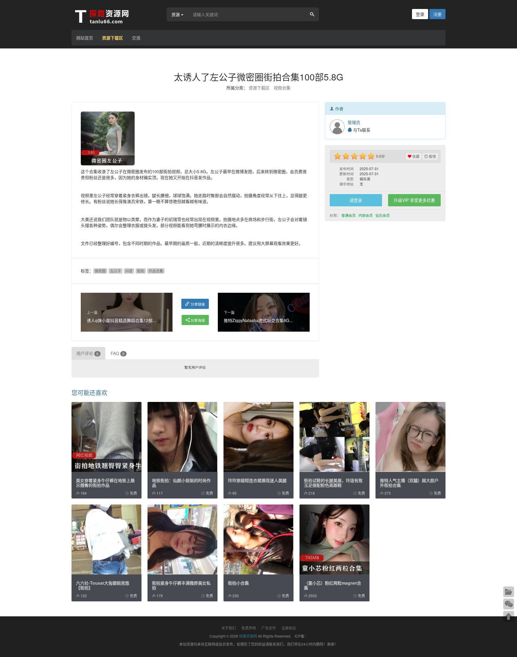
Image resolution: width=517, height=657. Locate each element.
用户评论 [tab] (87, 353)
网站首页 (84, 38)
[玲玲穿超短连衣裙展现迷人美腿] (258, 437)
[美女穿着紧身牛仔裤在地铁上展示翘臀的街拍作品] (107, 437)
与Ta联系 (361, 130)
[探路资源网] (110, 16)
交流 (136, 38)
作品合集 (156, 270)
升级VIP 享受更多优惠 (414, 200)
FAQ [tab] (117, 353)
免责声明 (248, 627)
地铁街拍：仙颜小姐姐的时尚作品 (181, 482)
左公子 (115, 270)
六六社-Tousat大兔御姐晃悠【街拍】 (102, 585)
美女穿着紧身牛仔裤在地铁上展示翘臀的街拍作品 (105, 482)
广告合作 (268, 627)
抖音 (129, 270)
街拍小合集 (238, 583)
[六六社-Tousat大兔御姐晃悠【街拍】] (107, 539)
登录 (420, 14)
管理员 (354, 122)
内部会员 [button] (366, 215)
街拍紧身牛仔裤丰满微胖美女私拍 (181, 585)
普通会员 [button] (349, 215)
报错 (432, 156)
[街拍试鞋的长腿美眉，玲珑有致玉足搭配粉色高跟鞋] (334, 437)
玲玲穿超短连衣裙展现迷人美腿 (257, 480)
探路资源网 (248, 635)
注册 (437, 14)
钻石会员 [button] (383, 215)
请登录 (355, 200)
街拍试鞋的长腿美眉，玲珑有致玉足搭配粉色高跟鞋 (333, 482)
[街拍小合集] (258, 539)
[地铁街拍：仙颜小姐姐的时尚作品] (183, 437)
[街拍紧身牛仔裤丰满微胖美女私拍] (183, 539)
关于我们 (228, 627)
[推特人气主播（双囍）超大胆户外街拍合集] (410, 437)
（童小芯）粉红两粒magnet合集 (332, 585)
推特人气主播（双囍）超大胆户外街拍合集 (409, 482)
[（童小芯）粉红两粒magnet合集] (334, 539)
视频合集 (282, 88)
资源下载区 (112, 38)
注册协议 (289, 627)
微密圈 (100, 270)
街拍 (140, 270)
